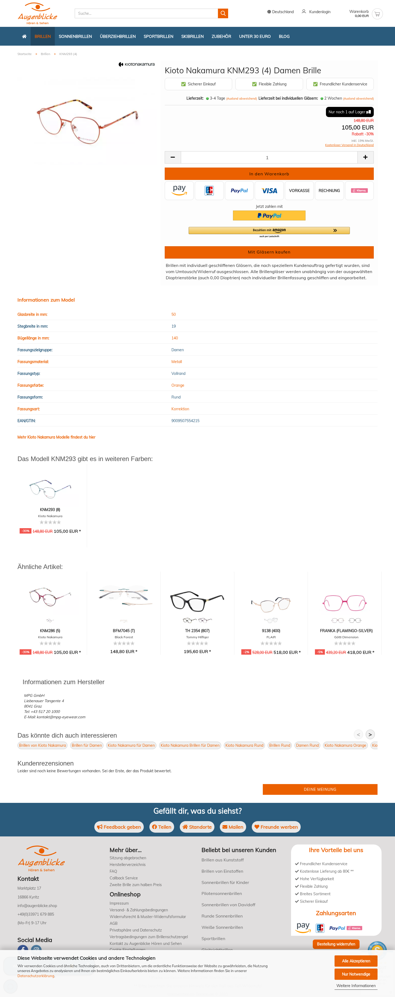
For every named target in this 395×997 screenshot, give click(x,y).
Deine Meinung (320, 789)
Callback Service (124, 878)
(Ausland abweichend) (241, 98)
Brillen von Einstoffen (222, 871)
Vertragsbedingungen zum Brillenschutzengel (149, 936)
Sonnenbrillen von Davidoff (228, 904)
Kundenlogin (319, 11)
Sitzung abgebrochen (128, 857)
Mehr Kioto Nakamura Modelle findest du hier (56, 437)
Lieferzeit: (194, 98)
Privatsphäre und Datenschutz (136, 930)
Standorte (200, 827)
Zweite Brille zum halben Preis (136, 884)
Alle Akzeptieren (356, 961)
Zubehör (221, 36)
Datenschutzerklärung (35, 976)
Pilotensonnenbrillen (222, 893)
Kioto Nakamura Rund (244, 745)
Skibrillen (192, 36)
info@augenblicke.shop (37, 905)
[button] (269, 232)
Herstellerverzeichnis (128, 864)
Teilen (164, 827)
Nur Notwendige (356, 974)
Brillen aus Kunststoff (223, 859)
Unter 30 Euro (255, 36)
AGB (114, 923)
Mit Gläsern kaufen (269, 252)
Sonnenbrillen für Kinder (225, 882)
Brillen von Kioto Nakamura (42, 745)
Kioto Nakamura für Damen (131, 745)
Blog (284, 36)
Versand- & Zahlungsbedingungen (139, 910)
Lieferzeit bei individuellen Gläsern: (288, 98)
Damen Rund (307, 745)
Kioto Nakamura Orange (345, 745)
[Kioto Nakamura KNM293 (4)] (87, 120)
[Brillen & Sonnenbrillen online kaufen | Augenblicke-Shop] (44, 13)
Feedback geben (121, 827)
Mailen (235, 827)
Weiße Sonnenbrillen (222, 927)
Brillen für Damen (87, 745)
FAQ (113, 871)
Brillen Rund (279, 745)
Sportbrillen (158, 36)
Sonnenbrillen (75, 36)
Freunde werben (278, 827)
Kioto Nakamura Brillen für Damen (190, 745)
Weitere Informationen (356, 985)
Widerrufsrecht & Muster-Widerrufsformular (148, 916)
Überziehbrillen (118, 36)
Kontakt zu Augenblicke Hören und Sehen (146, 943)
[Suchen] (223, 13)
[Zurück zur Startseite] (24, 36)
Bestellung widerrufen (336, 944)
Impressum (119, 903)
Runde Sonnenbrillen (222, 916)
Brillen (43, 36)
